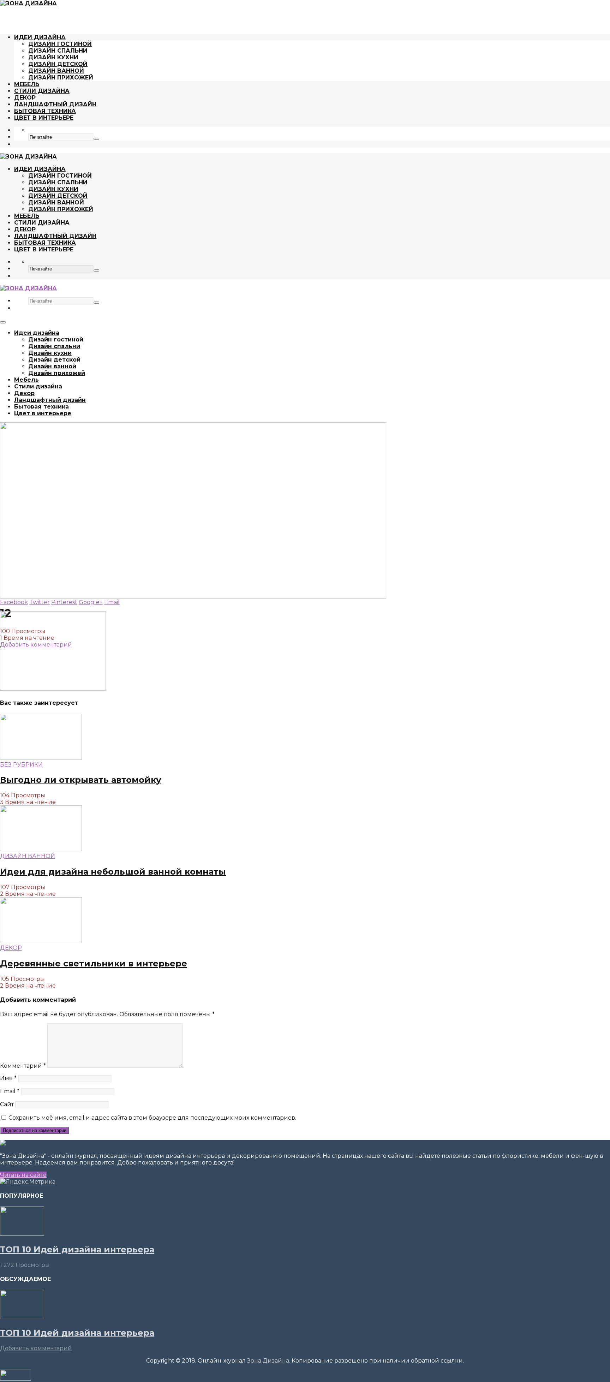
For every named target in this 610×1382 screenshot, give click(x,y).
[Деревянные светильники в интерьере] (41, 941)
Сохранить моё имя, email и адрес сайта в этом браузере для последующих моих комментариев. (152, 1117)
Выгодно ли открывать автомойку (80, 780)
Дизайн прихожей (60, 77)
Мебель (26, 84)
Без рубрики (21, 764)
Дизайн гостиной (60, 44)
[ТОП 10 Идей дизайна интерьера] (22, 1234)
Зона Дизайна (268, 1360)
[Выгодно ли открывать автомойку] (41, 758)
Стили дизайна (42, 91)
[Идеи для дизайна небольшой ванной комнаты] (41, 849)
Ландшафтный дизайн (55, 104)
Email (9, 1091)
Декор (25, 97)
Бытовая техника (45, 111)
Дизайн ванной (56, 70)
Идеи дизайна (40, 37)
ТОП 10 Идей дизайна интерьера (77, 1249)
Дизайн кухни (53, 57)
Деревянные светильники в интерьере (93, 963)
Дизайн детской (58, 64)
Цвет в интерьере (43, 117)
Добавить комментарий (36, 1348)
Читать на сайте (23, 1175)
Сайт (7, 1104)
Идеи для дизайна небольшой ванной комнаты (113, 871)
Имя (8, 1078)
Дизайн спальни (58, 50)
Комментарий (23, 1065)
